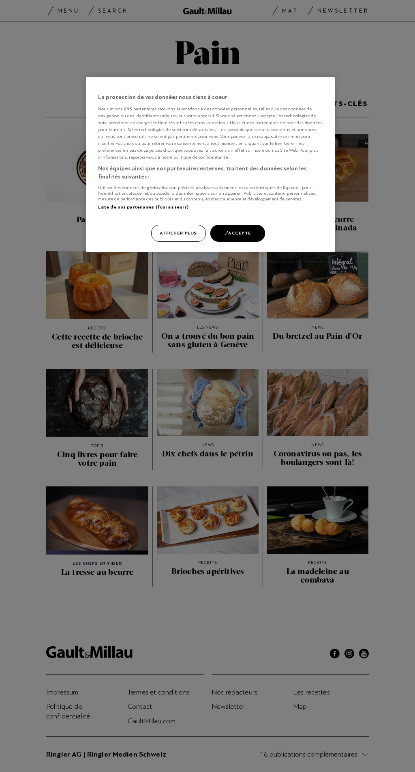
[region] (210, 164)
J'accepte (237, 233)
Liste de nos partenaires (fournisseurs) (143, 207)
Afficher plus (178, 233)
